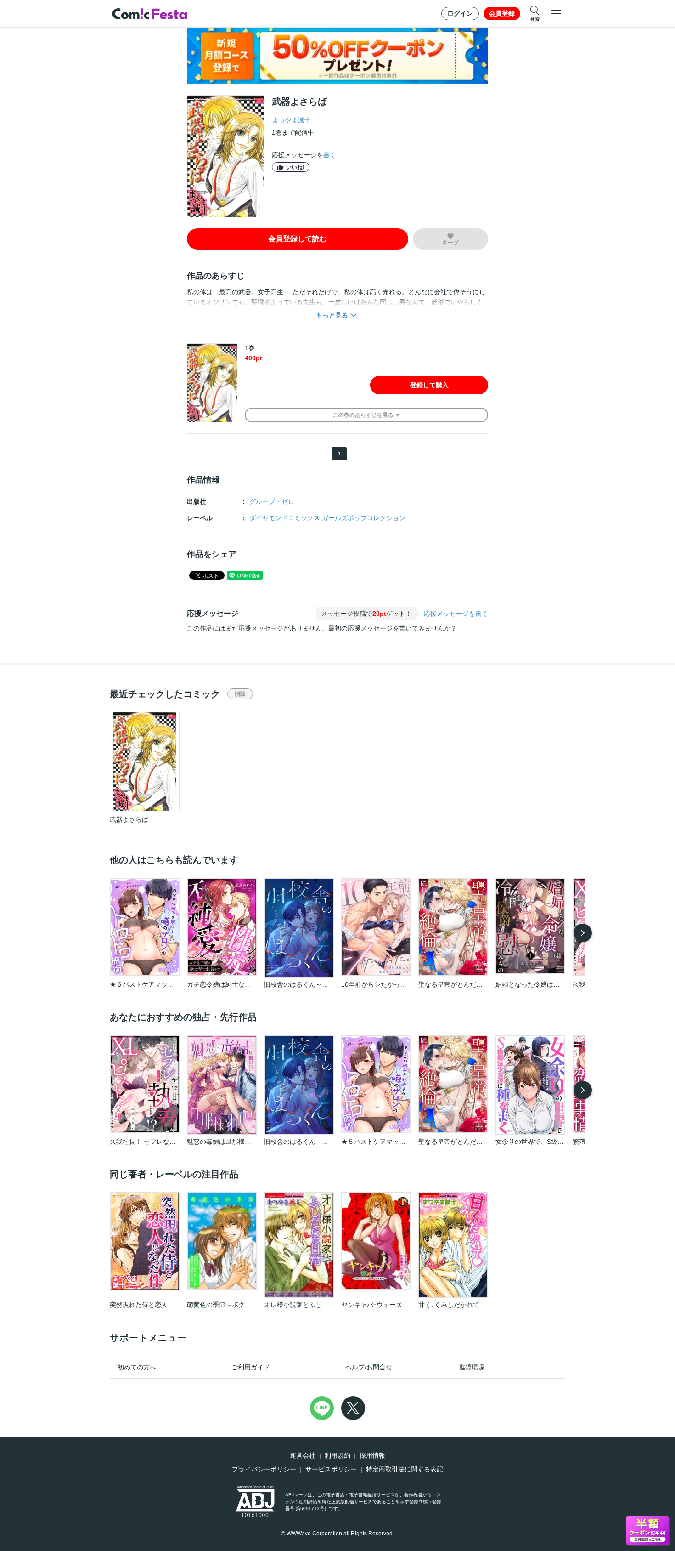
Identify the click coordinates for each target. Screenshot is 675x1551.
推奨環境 (471, 1367)
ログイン (460, 13)
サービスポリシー (331, 1469)
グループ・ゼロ (271, 501)
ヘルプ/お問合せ (368, 1367)
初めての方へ (137, 1367)
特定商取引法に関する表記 (404, 1469)
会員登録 (502, 13)
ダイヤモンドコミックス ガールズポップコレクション (327, 518)
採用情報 (372, 1455)
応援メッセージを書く (456, 613)
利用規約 (337, 1455)
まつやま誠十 (291, 120)
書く (329, 155)
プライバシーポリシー (264, 1469)
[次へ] (583, 933)
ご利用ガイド (250, 1367)
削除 (240, 694)
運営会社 (302, 1455)
